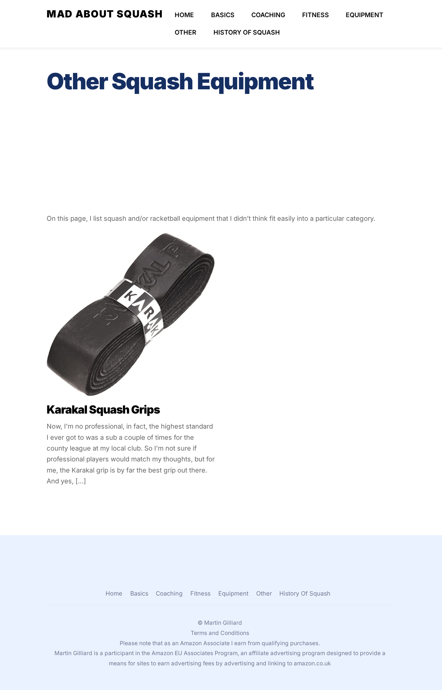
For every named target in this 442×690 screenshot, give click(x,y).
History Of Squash (246, 32)
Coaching (268, 15)
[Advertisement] (221, 163)
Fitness (315, 15)
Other (185, 32)
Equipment (364, 15)
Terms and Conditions (220, 633)
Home (184, 15)
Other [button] (264, 593)
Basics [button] (139, 593)
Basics (223, 15)
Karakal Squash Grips (103, 409)
